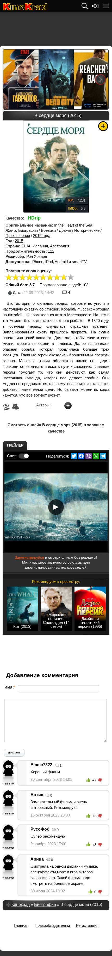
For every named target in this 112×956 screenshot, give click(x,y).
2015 (19, 241)
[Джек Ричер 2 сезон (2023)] (91, 79)
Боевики (48, 230)
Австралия (59, 246)
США (25, 246)
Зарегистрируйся (29, 557)
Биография (28, 230)
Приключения (17, 235)
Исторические (86, 230)
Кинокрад (20, 904)
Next (100, 79)
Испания (40, 246)
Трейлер (15, 445)
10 (70, 277)
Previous (11, 79)
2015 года (41, 235)
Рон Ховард (36, 256)
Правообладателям (52, 925)
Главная (21, 925)
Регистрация (87, 925)
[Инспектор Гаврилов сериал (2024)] (20, 79)
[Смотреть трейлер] (56, 507)
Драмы (65, 230)
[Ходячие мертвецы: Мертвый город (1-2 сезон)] (56, 79)
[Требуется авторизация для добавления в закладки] (103, 126)
